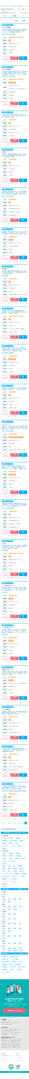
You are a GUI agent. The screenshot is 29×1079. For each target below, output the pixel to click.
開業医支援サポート (6, 1044)
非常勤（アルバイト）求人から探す (10, 1022)
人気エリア (21, 961)
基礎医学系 (4, 879)
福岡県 (3, 948)
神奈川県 (15, 909)
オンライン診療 (5, 972)
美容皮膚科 (24, 873)
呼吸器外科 (11, 855)
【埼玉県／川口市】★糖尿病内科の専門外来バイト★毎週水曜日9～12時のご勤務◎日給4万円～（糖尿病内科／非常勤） (14, 750)
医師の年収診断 (16, 1044)
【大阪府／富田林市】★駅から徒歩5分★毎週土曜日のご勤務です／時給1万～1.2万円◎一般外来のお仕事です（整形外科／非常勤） (14, 547)
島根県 (9, 935)
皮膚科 (3, 868)
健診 (11, 964)
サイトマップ (3, 1057)
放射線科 (15, 868)
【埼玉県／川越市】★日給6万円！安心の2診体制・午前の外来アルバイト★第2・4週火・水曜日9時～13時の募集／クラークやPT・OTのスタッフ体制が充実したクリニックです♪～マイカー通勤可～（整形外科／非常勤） (14, 589)
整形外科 (4, 855)
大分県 (3, 950)
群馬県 (14, 906)
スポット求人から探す (7, 1024)
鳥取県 (3, 935)
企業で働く (4, 964)
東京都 (9, 909)
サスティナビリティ (19, 1060)
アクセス (3, 1060)
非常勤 (14, 16)
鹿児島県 (15, 950)
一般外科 (4, 853)
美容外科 (23, 858)
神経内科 (4, 843)
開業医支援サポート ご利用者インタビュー (12, 1047)
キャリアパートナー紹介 (7, 1032)
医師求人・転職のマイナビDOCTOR (8, 5)
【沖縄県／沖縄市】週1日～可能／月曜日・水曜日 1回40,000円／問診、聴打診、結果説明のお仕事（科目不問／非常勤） (14, 673)
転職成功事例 (5, 1034)
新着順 (23, 20)
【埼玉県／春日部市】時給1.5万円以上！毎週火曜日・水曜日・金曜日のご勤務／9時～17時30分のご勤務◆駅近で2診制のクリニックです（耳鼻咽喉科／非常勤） (14, 73)
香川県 (9, 943)
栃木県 (9, 906)
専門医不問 (14, 961)
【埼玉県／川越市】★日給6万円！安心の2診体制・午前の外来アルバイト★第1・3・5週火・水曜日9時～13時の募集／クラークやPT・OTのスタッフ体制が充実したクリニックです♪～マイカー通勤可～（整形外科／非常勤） (14, 631)
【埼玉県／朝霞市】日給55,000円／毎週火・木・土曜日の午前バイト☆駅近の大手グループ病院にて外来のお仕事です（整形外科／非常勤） (14, 349)
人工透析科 (14, 871)
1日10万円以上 (13, 966)
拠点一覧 (17, 1032)
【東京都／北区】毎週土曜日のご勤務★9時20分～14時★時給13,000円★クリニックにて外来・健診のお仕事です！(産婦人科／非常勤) (14, 787)
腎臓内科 (21, 840)
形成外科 (10, 858)
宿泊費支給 (4, 966)
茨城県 (3, 906)
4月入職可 (12, 969)
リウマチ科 (13, 845)
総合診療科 (16, 873)
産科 (9, 871)
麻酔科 (9, 868)
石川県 (9, 918)
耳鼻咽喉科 (20, 865)
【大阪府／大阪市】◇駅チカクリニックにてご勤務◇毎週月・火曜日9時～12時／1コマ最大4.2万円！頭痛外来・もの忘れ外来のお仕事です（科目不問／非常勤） (14, 233)
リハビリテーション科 (7, 873)
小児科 (9, 865)
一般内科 (4, 838)
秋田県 (20, 899)
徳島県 (3, 943)
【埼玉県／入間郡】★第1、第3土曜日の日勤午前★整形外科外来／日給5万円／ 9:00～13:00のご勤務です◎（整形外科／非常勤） (14, 713)
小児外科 (4, 861)
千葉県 (3, 909)
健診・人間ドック (6, 876)
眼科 (14, 865)
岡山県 (14, 935)
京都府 (9, 928)
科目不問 (4, 886)
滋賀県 (3, 928)
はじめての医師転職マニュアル (9, 1030)
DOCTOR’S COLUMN (15, 1039)
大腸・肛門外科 (12, 861)
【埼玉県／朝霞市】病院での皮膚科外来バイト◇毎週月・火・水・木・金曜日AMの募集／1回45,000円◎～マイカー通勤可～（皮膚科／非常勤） (14, 467)
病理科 (23, 876)
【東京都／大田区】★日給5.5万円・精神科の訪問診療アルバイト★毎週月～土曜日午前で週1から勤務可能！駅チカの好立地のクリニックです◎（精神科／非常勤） (14, 427)
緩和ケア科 (22, 871)
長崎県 (14, 948)
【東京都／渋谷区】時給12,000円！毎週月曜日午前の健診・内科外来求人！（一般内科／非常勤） (14, 388)
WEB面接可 (19, 969)
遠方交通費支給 (17, 964)
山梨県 (9, 914)
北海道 (3, 894)
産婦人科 (21, 868)
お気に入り (6, 58)
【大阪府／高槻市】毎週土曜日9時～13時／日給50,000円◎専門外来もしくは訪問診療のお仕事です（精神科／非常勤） (14, 272)
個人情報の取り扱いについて (6, 1055)
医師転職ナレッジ (6, 1040)
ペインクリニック (6, 881)
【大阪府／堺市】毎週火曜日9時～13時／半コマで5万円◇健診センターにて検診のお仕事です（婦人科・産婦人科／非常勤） (14, 116)
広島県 (20, 935)
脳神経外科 (18, 853)
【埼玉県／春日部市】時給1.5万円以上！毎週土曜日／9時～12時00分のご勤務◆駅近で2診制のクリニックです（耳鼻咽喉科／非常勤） (14, 31)
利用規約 (17, 1053)
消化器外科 (11, 853)
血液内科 (20, 845)
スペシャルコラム (6, 1042)
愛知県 (14, 923)
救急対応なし (5, 956)
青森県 (3, 899)
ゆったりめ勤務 (15, 959)
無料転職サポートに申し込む (14, 1010)
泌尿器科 (17, 858)
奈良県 (3, 931)
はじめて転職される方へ (15, 1029)
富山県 (3, 918)
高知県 (20, 943)
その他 (13, 881)
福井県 (14, 918)
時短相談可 (4, 969)
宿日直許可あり (5, 959)
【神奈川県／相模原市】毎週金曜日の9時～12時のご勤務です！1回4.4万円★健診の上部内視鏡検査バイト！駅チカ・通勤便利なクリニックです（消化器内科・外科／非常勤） (14, 505)
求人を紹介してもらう (14, 58)
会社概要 (3, 1053)
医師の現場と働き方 (16, 1040)
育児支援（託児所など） (16, 956)
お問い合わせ (17, 1055)
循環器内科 (11, 838)
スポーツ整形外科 (13, 879)
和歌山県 (10, 931)
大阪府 (14, 928)
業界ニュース (15, 1042)
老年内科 (17, 843)
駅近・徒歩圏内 (5, 961)
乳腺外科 (4, 858)
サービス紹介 (5, 1029)
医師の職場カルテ (17, 1045)
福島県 (9, 901)
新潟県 (3, 914)
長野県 (14, 914)
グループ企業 (17, 1057)
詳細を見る (23, 58)
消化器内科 (4, 840)
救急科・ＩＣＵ (15, 876)
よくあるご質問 (13, 1034)
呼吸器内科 (18, 838)
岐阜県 (3, 923)
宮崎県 (9, 950)
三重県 (20, 923)
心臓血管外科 (19, 855)
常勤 (5, 16)
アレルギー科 (5, 845)
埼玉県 (20, 906)
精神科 (3, 865)
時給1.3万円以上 (21, 966)
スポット (24, 16)
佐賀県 (9, 948)
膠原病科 (4, 848)
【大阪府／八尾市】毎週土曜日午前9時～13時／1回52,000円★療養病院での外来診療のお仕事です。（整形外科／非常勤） (14, 155)
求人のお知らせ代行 (6, 1045)
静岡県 (9, 923)
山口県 (3, 938)
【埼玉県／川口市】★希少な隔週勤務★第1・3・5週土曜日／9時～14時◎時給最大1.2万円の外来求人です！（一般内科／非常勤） (14, 312)
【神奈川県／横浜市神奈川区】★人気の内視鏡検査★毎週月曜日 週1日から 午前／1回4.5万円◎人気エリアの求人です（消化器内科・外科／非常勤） (14, 193)
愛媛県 (14, 943)
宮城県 (14, 899)
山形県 (3, 901)
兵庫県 (20, 928)
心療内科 (10, 843)
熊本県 (20, 948)
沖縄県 (21, 950)
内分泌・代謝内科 (13, 840)
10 (22, 823)
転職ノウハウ (5, 1039)
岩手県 (9, 899)
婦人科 (3, 871)
